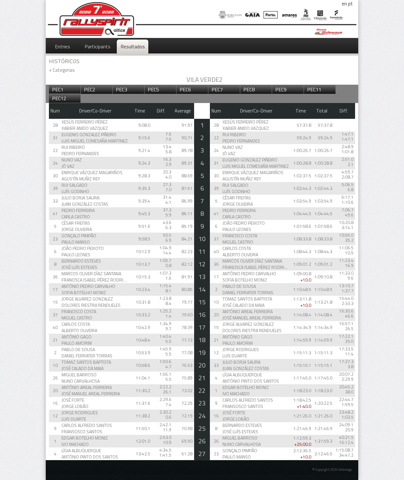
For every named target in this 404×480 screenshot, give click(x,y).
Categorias (62, 70)
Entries (62, 46)
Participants (97, 46)
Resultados (133, 46)
